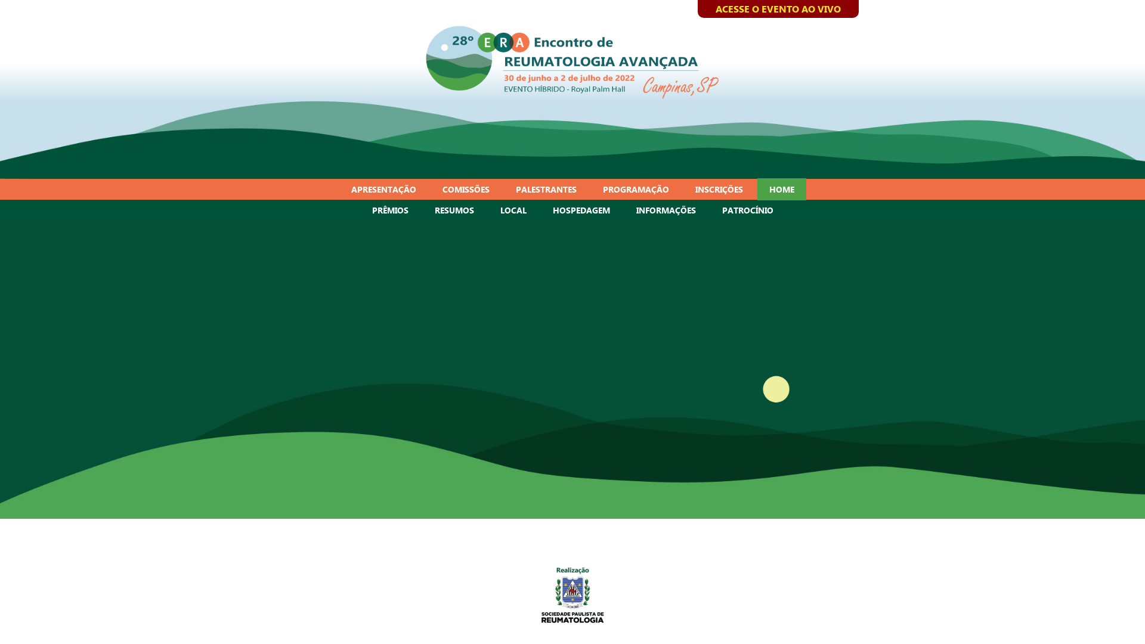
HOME (781, 189)
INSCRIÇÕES (719, 189)
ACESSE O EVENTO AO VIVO (778, 8)
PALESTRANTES (546, 189)
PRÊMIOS (390, 210)
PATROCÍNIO (747, 210)
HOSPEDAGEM (581, 210)
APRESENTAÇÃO (383, 189)
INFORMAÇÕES (666, 210)
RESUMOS (454, 210)
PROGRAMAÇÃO (636, 189)
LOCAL (513, 210)
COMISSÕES (466, 189)
